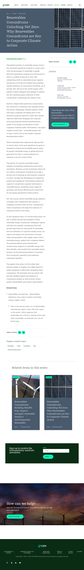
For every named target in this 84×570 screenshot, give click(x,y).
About (16, 5)
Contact (70, 5)
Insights (57, 5)
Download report (59, 124)
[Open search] (80, 5)
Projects (50, 5)
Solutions (34, 5)
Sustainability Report (8, 552)
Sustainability (27, 346)
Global (18, 346)
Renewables (11, 346)
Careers (63, 5)
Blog (35, 346)
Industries (24, 5)
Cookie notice (70, 552)
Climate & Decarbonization (14, 349)
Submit (47, 456)
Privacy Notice (59, 552)
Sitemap (79, 551)
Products (43, 5)
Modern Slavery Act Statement (27, 552)
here (17, 321)
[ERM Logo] (5, 5)
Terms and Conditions (46, 552)
